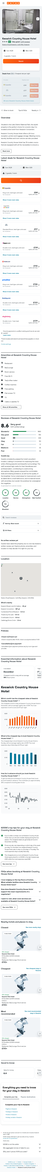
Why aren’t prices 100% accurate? (15, 1152)
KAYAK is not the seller (11, 1144)
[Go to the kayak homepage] (13, 3)
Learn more (7, 335)
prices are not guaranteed (10, 1138)
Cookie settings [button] (6, 344)
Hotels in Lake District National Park (13, 1165)
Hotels (19, 1162)
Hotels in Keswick (11, 1114)
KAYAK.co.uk (11, 1162)
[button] (3, 3)
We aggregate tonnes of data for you (16, 1148)
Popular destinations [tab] (28, 1097)
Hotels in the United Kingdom (14, 1164)
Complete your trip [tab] (11, 1097)
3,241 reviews (25, 42)
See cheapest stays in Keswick (33, 969)
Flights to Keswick (11, 1109)
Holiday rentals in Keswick (14, 1117)
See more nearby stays (33, 927)
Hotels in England (29, 1164)
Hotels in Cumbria (31, 1165)
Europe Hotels (28, 1162)
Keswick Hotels (11, 1167)
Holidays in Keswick (12, 1112)
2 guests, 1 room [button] (10, 56)
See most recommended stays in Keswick (33, 1012)
